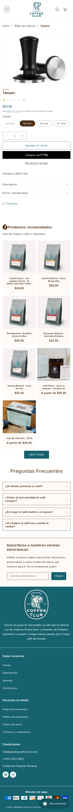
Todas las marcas (24, 25)
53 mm (44, 123)
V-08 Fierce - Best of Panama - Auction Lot (53, 387)
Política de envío (12, 724)
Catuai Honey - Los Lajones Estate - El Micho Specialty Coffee (19, 281)
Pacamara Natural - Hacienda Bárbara (53, 334)
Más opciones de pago (36, 163)
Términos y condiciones (16, 732)
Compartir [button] (11, 203)
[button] (7, 9)
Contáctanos (10, 688)
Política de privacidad (15, 716)
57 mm (61, 123)
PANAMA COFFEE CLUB (24, 807)
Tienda (7, 665)
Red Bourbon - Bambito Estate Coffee (19, 334)
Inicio (6, 25)
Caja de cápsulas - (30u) (19, 438)
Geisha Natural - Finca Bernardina (54, 279)
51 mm (12, 124)
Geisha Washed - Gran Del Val (19, 387)
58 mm (27, 123)
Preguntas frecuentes (15, 709)
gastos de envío (13, 111)
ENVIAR (59, 576)
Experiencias (10, 672)
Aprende (7, 680)
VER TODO (36, 454)
